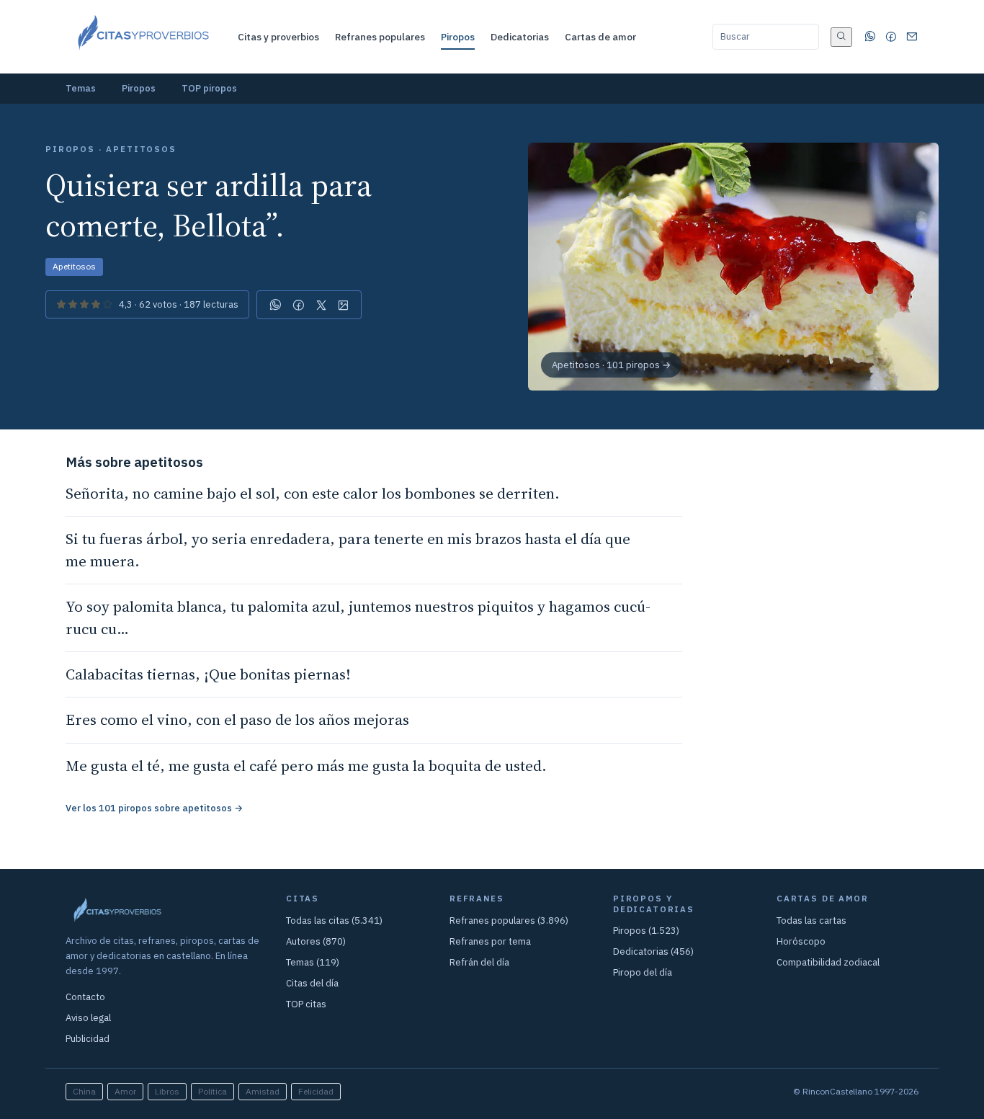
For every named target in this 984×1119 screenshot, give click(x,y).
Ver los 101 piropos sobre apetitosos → (154, 808)
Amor (125, 1091)
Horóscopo (801, 941)
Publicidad (87, 1039)
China (84, 1091)
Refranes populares (380, 36)
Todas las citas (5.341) (334, 920)
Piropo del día (642, 972)
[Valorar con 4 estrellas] (96, 304)
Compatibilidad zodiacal (828, 962)
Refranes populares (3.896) (508, 920)
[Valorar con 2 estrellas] (73, 304)
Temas (81, 88)
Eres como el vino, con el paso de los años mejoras (237, 719)
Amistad (262, 1091)
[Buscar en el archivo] (841, 37)
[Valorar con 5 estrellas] (107, 304)
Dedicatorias (520, 36)
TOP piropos (209, 88)
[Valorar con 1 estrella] (61, 304)
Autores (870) (316, 941)
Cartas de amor (600, 36)
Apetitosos (74, 266)
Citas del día (312, 983)
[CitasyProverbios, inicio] (142, 37)
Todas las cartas (811, 920)
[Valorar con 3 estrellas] (84, 304)
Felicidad (316, 1091)
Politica (212, 1091)
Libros (167, 1091)
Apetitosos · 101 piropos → (611, 365)
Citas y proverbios (278, 36)
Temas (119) (312, 962)
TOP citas (306, 1004)
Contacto (85, 997)
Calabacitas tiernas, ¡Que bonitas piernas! (208, 674)
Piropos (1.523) (646, 930)
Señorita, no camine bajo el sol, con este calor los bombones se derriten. (313, 493)
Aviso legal (88, 1018)
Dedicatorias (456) (653, 951)
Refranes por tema (490, 941)
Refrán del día (479, 962)
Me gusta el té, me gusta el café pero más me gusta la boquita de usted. (306, 765)
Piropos (458, 36)
